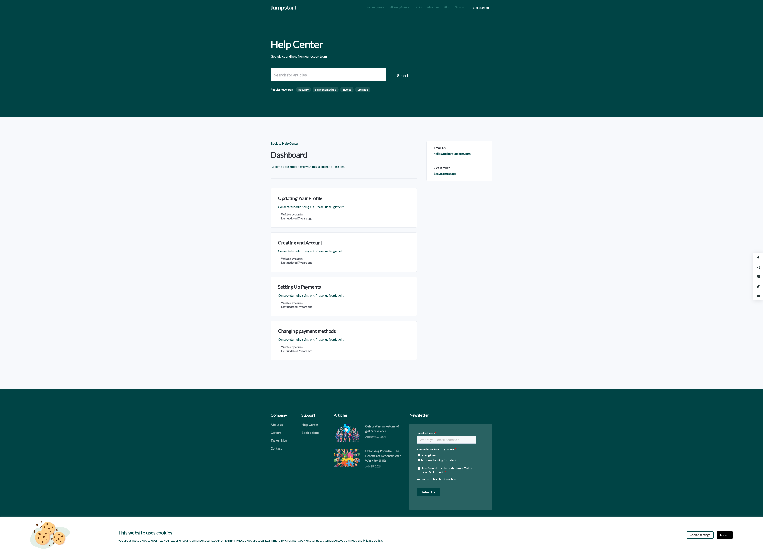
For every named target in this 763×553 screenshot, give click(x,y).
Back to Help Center (285, 143)
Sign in (459, 7)
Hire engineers (399, 7)
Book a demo (310, 432)
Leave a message (445, 173)
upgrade (363, 89)
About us (433, 7)
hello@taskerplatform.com (452, 153)
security (303, 89)
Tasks (418, 7)
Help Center (309, 424)
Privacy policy (372, 540)
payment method (325, 89)
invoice (347, 89)
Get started (481, 7)
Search (403, 75)
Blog (447, 7)
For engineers (375, 7)
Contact (276, 448)
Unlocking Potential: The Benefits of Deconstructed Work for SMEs (383, 455)
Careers (276, 432)
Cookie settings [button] (700, 535)
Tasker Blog (279, 440)
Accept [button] (725, 535)
